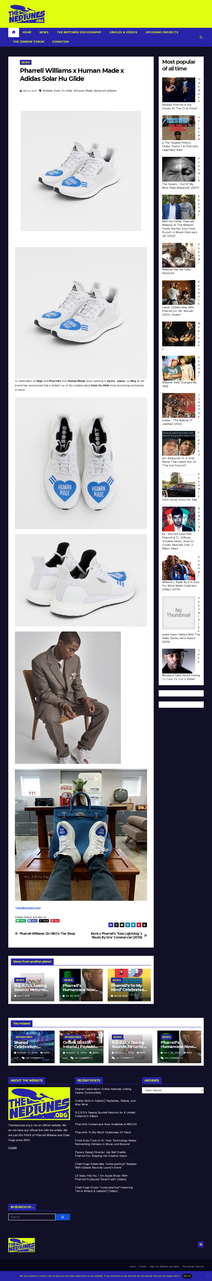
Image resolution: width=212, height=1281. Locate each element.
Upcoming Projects (161, 32)
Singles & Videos (123, 32)
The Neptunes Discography (79, 32)
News (44, 32)
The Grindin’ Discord (193, 1266)
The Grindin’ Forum (28, 41)
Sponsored (24, 1037)
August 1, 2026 (124, 1052)
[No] (208, 1276)
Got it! (187, 1276)
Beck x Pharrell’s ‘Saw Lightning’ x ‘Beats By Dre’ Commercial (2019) (116, 935)
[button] (201, 37)
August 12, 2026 (76, 1052)
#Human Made (83, 90)
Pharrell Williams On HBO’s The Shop (47, 933)
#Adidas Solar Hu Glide (57, 90)
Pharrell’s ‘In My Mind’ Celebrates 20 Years (127, 989)
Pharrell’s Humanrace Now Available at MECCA (179, 1046)
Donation (60, 41)
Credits (12, 1147)
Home (27, 32)
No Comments (35, 1058)
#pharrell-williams (105, 90)
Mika (142, 1052)
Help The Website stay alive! (164, 1266)
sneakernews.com (28, 908)
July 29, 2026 (172, 1052)
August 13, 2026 (27, 1052)
